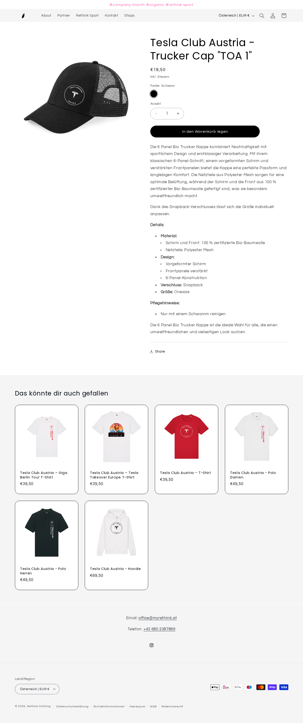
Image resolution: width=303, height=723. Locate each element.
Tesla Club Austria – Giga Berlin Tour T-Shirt (43, 475)
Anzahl (155, 103)
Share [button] (160, 351)
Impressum (137, 706)
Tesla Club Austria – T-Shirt (185, 473)
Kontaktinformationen (109, 706)
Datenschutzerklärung (72, 706)
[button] (261, 15)
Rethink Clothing (39, 706)
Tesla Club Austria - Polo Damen (253, 475)
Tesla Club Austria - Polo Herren (43, 571)
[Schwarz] (153, 93)
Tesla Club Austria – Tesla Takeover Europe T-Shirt (114, 475)
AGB (153, 706)
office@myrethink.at (157, 618)
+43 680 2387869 (159, 629)
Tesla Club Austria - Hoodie (115, 569)
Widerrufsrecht (172, 706)
